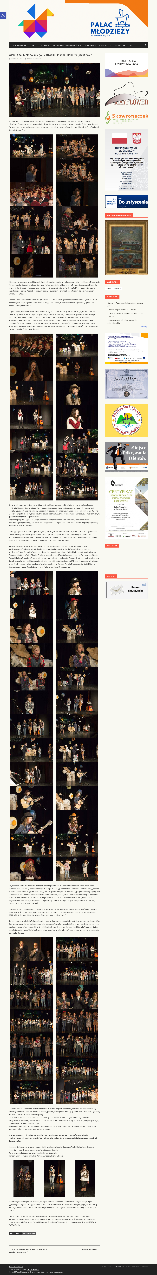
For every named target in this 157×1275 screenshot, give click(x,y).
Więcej (144, 326)
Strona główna (18, 45)
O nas (32, 45)
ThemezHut (144, 1267)
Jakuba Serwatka (33, 1269)
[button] (3, 15)
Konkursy (104, 45)
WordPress (120, 1267)
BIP (130, 45)
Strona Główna (29, 1234)
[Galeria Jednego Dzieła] (126, 247)
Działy (44, 45)
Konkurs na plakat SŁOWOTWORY (121, 309)
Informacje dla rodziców (66, 45)
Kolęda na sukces (89, 1249)
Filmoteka (120, 45)
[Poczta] (126, 589)
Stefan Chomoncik (34, 59)
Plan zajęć (90, 45)
